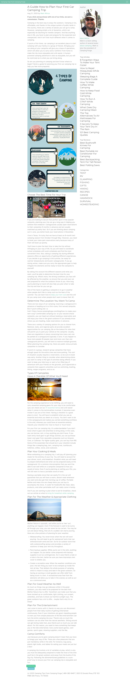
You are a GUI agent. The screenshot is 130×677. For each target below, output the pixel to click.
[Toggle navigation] (127, 2)
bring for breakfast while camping (60, 493)
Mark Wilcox (45, 13)
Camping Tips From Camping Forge (13, 2)
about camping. (86, 46)
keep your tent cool (58, 295)
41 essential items (52, 408)
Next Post (31, 668)
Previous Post (31, 666)
